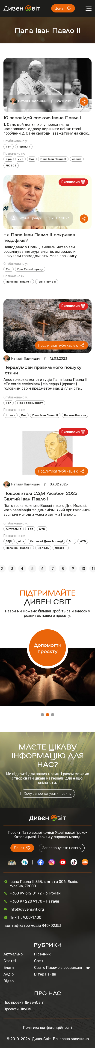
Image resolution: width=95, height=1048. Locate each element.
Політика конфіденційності (47, 1027)
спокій (76, 159)
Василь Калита (75, 415)
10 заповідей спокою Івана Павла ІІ (43, 117)
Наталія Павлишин (32, 101)
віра (9, 159)
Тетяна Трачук (29, 218)
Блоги (8, 967)
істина (10, 415)
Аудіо (8, 974)
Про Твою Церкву (30, 269)
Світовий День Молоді (46, 541)
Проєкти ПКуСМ (17, 1009)
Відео (8, 981)
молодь (43, 547)
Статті (9, 961)
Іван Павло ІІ (47, 281)
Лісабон (60, 547)
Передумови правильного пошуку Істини (42, 369)
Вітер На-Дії (45, 974)
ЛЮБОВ (11, 165)
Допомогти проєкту (47, 647)
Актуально (13, 528)
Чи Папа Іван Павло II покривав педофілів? (39, 237)
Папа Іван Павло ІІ (53, 159)
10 (83, 568)
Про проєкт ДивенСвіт (23, 1002)
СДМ (9, 541)
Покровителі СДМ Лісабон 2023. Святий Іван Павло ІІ (41, 495)
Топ (8, 146)
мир (20, 159)
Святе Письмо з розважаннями (62, 967)
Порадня (23, 146)
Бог (31, 159)
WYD (42, 528)
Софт (39, 961)
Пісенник (42, 954)
